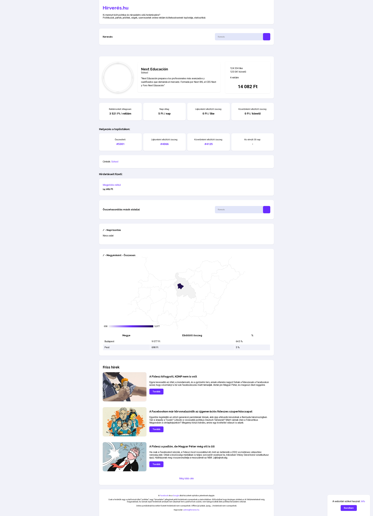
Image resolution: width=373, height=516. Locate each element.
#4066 (164, 144)
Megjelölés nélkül (112, 185)
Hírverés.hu (116, 7)
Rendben (349, 508)
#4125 (208, 144)
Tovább (156, 391)
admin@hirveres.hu (191, 510)
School (114, 161)
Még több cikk (186, 478)
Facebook (164, 495)
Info (363, 501)
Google (176, 495)
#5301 (120, 144)
